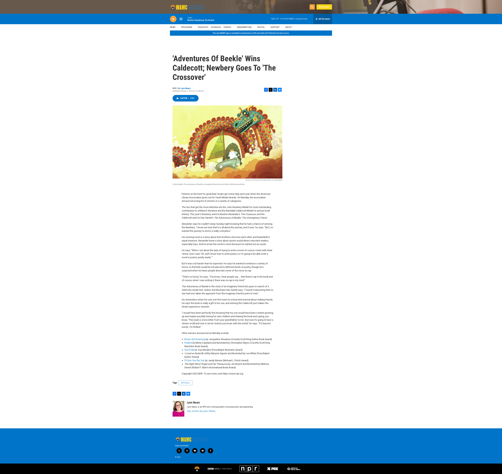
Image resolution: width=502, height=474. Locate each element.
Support (275, 27)
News (173, 27)
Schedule (216, 27)
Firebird (188, 342)
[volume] (181, 19)
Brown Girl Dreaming (194, 339)
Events (227, 27)
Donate (325, 6)
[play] (173, 19)
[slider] (185, 19)
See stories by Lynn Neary (201, 411)
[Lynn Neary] (178, 409)
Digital (261, 27)
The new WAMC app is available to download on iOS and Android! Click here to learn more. (251, 33)
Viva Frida (189, 349)
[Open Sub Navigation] (177, 27)
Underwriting (244, 27)
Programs (186, 27)
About (288, 27)
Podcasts (203, 27)
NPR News (185, 383)
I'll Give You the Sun (194, 360)
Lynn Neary (186, 88)
